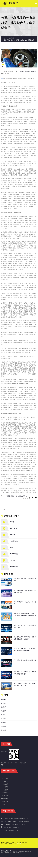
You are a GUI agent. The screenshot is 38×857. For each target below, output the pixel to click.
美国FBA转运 (14, 554)
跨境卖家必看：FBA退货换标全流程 (25, 660)
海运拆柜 (12, 547)
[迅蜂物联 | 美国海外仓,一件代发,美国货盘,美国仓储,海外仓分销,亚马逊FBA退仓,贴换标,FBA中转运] (10, 3)
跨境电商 (17, 496)
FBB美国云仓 (19, 843)
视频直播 (3, 718)
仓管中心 (5, 798)
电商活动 (27, 71)
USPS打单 (13, 522)
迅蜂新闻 (3, 726)
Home (5, 38)
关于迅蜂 (5, 778)
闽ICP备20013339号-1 (7, 850)
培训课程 (3, 703)
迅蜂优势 (5, 784)
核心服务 (5, 801)
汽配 (7, 496)
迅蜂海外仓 (23, 496)
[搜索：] (19, 509)
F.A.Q (5, 804)
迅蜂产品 (5, 781)
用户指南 (5, 795)
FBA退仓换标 (14, 541)
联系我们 (5, 793)
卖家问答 (3, 699)
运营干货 (33, 71)
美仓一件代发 (14, 528)
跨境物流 (11, 496)
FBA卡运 (12, 560)
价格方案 (5, 787)
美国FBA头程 (14, 567)
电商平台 (3, 711)
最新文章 (11, 38)
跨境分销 (12, 535)
